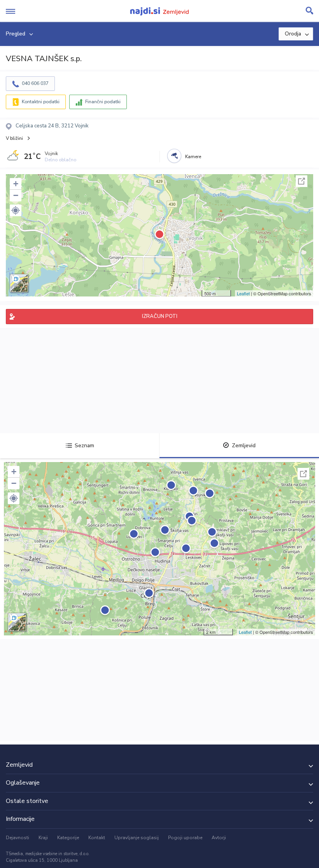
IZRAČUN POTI (159, 316)
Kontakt (96, 837)
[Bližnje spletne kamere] (174, 156)
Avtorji (219, 837)
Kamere (193, 156)
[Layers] (19, 283)
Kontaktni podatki (41, 102)
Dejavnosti (17, 837)
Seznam (84, 445)
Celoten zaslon (301, 181)
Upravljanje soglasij (136, 837)
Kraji (43, 837)
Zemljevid (244, 445)
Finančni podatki (103, 102)
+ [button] (15, 184)
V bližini (14, 138)
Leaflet (243, 293)
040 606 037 (35, 83)
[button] (15, 210)
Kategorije (68, 837)
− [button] (15, 195)
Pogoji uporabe (185, 837)
